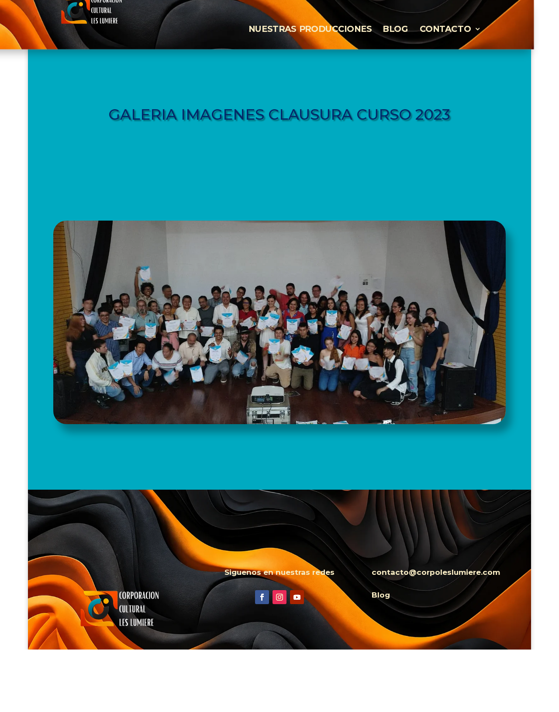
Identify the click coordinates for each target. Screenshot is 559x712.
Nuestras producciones (310, 29)
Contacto (446, 29)
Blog (395, 29)
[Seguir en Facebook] (262, 597)
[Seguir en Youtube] (297, 597)
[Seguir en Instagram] (279, 597)
